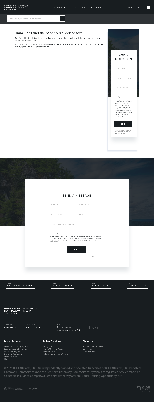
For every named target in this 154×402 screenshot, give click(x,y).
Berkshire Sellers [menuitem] (49, 351)
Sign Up (130, 8)
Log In (137, 8)
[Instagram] (96, 327)
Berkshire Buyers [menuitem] (11, 356)
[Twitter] (93, 327)
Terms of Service (118, 133)
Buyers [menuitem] (66, 8)
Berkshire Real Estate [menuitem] (13, 354)
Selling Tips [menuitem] (47, 346)
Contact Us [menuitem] (84, 8)
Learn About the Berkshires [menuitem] (15, 349)
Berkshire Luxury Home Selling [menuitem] (55, 354)
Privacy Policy (119, 116)
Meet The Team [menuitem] (96, 8)
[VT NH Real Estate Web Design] (143, 389)
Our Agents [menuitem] (87, 349)
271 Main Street (68, 328)
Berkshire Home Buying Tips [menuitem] (16, 346)
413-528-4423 (10, 327)
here (53, 44)
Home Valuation (137, 286)
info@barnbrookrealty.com (36, 327)
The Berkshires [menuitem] (89, 351)
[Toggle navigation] (148, 7)
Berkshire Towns (61, 286)
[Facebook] (89, 327)
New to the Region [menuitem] (12, 351)
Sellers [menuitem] (57, 8)
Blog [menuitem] (6, 359)
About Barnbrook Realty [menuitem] (93, 346)
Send (123, 124)
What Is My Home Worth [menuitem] (52, 349)
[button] (62, 18)
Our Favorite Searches (18, 286)
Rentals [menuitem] (74, 8)
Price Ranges (99, 286)
